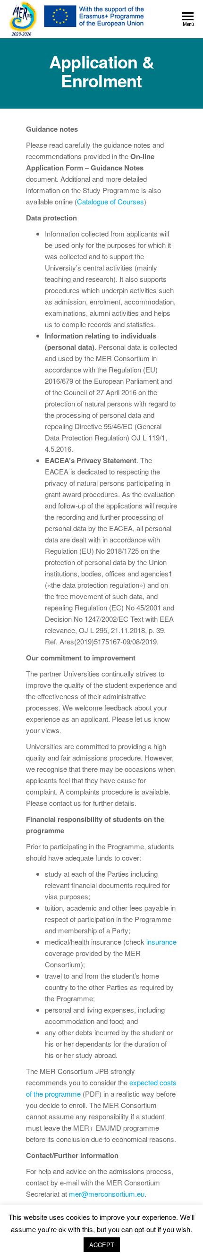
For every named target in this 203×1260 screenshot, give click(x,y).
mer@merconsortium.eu (106, 1194)
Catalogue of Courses (110, 201)
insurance (161, 942)
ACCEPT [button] (101, 1244)
